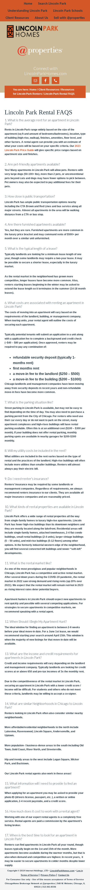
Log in (80, 870)
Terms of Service (29, 875)
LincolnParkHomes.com (62, 870)
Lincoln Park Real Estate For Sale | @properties (45, 31)
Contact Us (63, 875)
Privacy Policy (48, 875)
